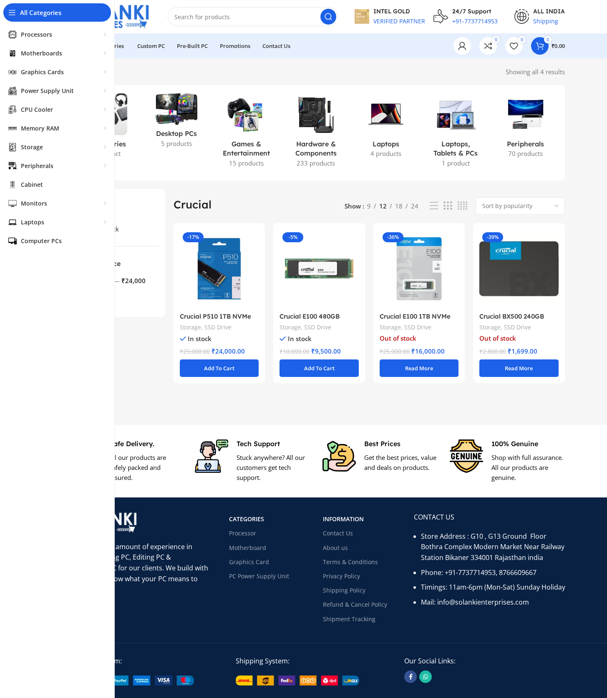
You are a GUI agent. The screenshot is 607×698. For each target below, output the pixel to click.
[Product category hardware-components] (316, 132)
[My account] (462, 46)
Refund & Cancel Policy (355, 604)
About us (335, 548)
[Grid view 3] (447, 205)
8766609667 (517, 572)
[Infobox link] (125, 460)
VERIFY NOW (398, 46)
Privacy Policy (341, 576)
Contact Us (338, 533)
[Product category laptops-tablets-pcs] (455, 132)
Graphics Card (249, 562)
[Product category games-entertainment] (246, 132)
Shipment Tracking (349, 619)
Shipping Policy (344, 590)
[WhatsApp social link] (425, 676)
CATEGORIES (246, 519)
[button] (219, 368)
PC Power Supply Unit (259, 576)
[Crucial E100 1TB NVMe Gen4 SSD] (419, 268)
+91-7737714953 (470, 572)
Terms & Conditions (350, 562)
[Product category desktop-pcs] (176, 123)
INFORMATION (343, 519)
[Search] (328, 17)
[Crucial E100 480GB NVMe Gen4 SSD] (319, 268)
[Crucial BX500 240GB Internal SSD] (518, 268)
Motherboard (247, 548)
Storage (190, 327)
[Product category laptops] (385, 128)
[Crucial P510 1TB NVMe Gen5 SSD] (219, 268)
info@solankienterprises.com (483, 602)
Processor (242, 533)
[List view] (434, 205)
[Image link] (131, 679)
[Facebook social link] (410, 676)
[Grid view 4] (462, 205)
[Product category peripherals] (525, 128)
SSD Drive (218, 327)
